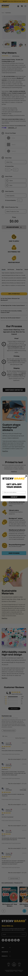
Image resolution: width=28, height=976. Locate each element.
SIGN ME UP (14, 497)
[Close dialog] (26, 476)
